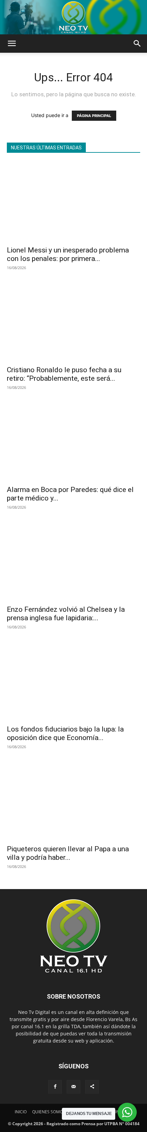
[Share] (92, 1087)
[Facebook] (55, 1087)
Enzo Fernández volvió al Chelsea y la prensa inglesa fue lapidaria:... (66, 613)
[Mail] (73, 1087)
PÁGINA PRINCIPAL (94, 115)
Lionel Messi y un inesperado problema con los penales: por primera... (68, 254)
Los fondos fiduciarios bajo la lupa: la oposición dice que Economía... (65, 733)
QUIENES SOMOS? (49, 1112)
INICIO (21, 1112)
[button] (12, 43)
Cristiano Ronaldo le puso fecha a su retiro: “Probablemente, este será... (64, 374)
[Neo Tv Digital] (73, 17)
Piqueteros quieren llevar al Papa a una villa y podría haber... (68, 853)
